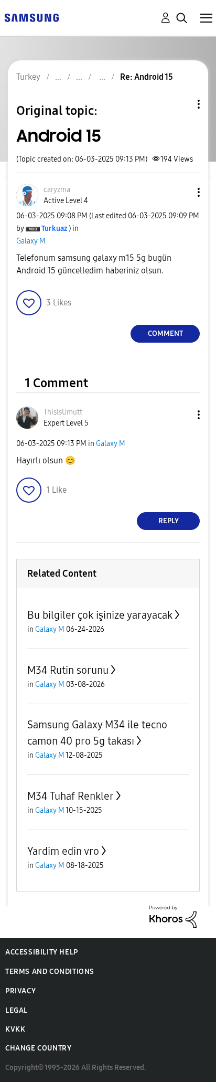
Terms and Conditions (49, 971)
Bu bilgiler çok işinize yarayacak (99, 615)
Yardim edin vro (63, 851)
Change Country (38, 1048)
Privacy (20, 990)
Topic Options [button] (181, 104)
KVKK (15, 1029)
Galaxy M (31, 241)
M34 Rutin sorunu (68, 670)
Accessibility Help (41, 952)
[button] (181, 192)
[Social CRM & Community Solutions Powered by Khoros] (173, 916)
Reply (168, 520)
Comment (165, 333)
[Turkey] (31, 17)
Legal (16, 1010)
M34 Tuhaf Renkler (70, 796)
